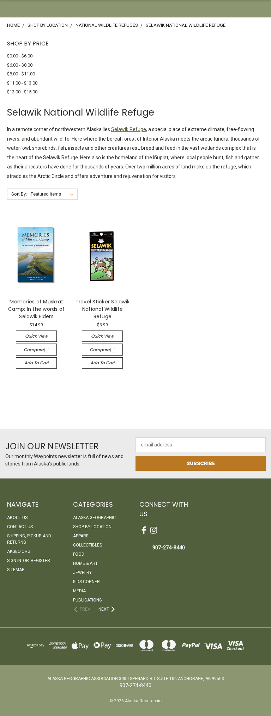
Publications (87, 600)
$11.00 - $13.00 (22, 83)
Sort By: (19, 194)
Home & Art (85, 563)
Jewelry (82, 572)
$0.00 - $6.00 (19, 55)
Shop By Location (92, 526)
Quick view (36, 336)
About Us (17, 517)
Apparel (82, 535)
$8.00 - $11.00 (21, 73)
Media (79, 590)
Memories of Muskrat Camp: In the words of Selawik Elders (36, 309)
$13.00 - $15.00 (22, 91)
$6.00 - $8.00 (19, 65)
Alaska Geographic (94, 517)
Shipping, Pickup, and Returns (29, 539)
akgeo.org (18, 551)
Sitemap (15, 569)
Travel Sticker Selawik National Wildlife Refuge (103, 309)
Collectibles (87, 545)
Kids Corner (86, 581)
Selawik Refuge (128, 129)
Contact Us (20, 526)
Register (40, 560)
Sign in (14, 560)
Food (78, 554)
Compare (34, 350)
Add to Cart (36, 363)
